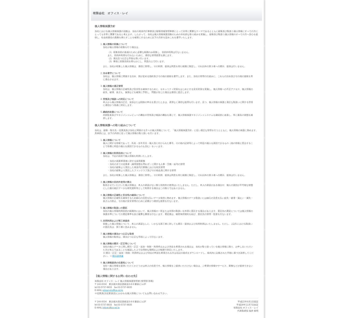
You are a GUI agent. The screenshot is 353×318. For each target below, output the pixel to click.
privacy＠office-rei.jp (113, 290)
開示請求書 (117, 256)
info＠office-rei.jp (111, 307)
